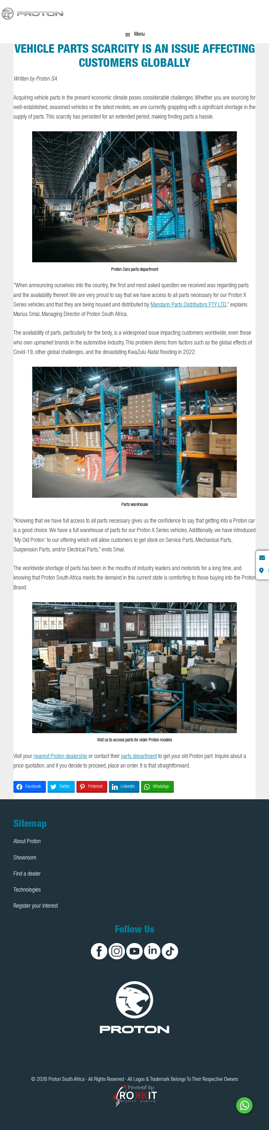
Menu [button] (139, 34)
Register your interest (35, 906)
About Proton (27, 842)
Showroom (24, 858)
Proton (33, 13)
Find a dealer (27, 874)
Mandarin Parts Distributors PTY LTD (188, 305)
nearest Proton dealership (60, 757)
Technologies (27, 890)
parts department (139, 757)
